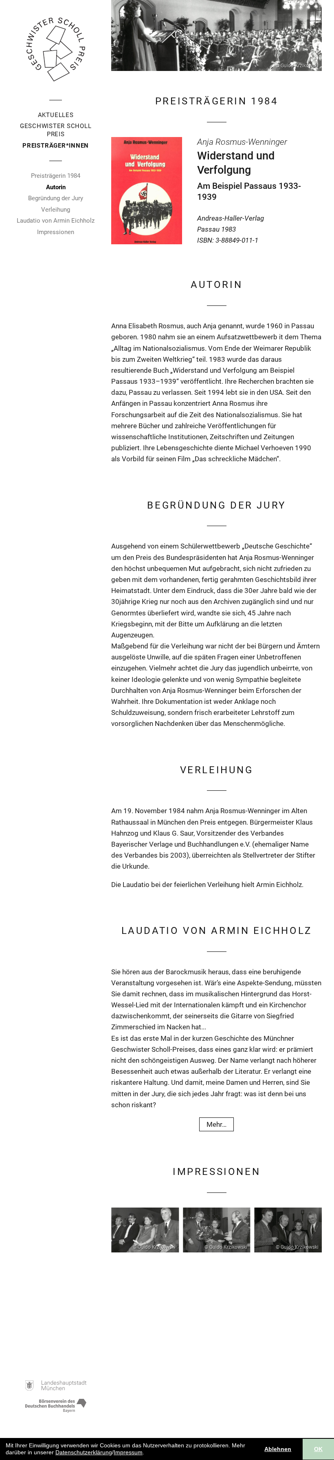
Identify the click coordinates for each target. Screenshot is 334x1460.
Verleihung (55, 209)
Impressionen (55, 232)
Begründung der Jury (55, 198)
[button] (147, 1453)
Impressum (128, 1452)
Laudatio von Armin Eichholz (55, 220)
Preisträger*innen (55, 145)
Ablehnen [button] (277, 1449)
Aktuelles (56, 115)
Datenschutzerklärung (83, 1452)
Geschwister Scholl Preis (56, 130)
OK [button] (318, 1449)
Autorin (56, 187)
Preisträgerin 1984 (55, 175)
